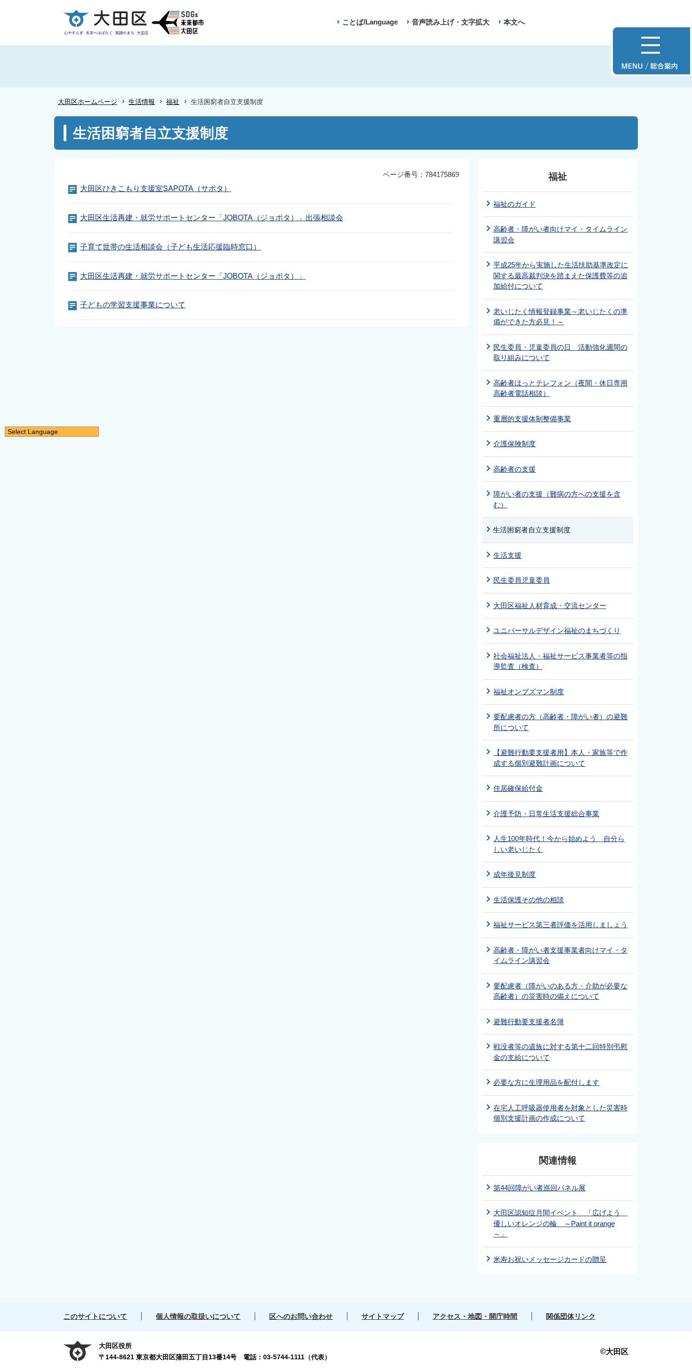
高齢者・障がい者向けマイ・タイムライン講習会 (560, 234)
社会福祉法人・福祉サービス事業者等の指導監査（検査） (560, 661)
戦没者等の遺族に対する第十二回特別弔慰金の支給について (560, 1052)
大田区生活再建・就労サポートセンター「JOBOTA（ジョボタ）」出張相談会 (211, 218)
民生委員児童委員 (521, 580)
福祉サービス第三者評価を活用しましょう (560, 925)
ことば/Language (370, 22)
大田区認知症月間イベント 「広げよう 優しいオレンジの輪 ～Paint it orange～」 (560, 1223)
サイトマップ (383, 1316)
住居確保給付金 (518, 788)
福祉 (172, 101)
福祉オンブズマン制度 (528, 692)
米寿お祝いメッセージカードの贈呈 (549, 1259)
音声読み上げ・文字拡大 (451, 22)
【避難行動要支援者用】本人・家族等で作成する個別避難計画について (560, 757)
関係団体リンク (570, 1316)
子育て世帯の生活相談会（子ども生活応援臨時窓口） (170, 247)
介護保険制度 (514, 444)
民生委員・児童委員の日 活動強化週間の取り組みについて (560, 352)
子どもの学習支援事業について (132, 305)
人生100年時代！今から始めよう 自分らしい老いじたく (559, 843)
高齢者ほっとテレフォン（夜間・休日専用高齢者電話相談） (560, 388)
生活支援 (507, 555)
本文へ (514, 22)
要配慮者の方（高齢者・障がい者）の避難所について (560, 722)
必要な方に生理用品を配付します (546, 1082)
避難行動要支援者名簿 (528, 1022)
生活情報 (142, 101)
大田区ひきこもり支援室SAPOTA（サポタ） (155, 189)
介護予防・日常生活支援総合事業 (546, 814)
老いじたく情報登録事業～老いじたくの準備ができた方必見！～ (560, 316)
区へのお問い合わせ (301, 1316)
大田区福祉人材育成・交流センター (549, 606)
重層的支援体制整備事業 (532, 419)
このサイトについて (95, 1316)
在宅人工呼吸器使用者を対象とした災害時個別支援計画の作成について (560, 1113)
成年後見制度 (514, 874)
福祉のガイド (514, 204)
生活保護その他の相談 (528, 900)
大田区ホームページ (87, 101)
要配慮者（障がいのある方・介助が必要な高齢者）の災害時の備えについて (560, 991)
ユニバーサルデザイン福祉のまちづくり (556, 630)
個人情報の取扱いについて (198, 1316)
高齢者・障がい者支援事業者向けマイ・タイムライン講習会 (560, 955)
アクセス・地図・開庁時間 (475, 1316)
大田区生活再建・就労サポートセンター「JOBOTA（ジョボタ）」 (193, 276)
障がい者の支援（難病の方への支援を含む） (556, 499)
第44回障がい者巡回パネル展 (539, 1188)
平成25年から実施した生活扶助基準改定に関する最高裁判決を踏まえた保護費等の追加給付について (560, 275)
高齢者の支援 (514, 469)
